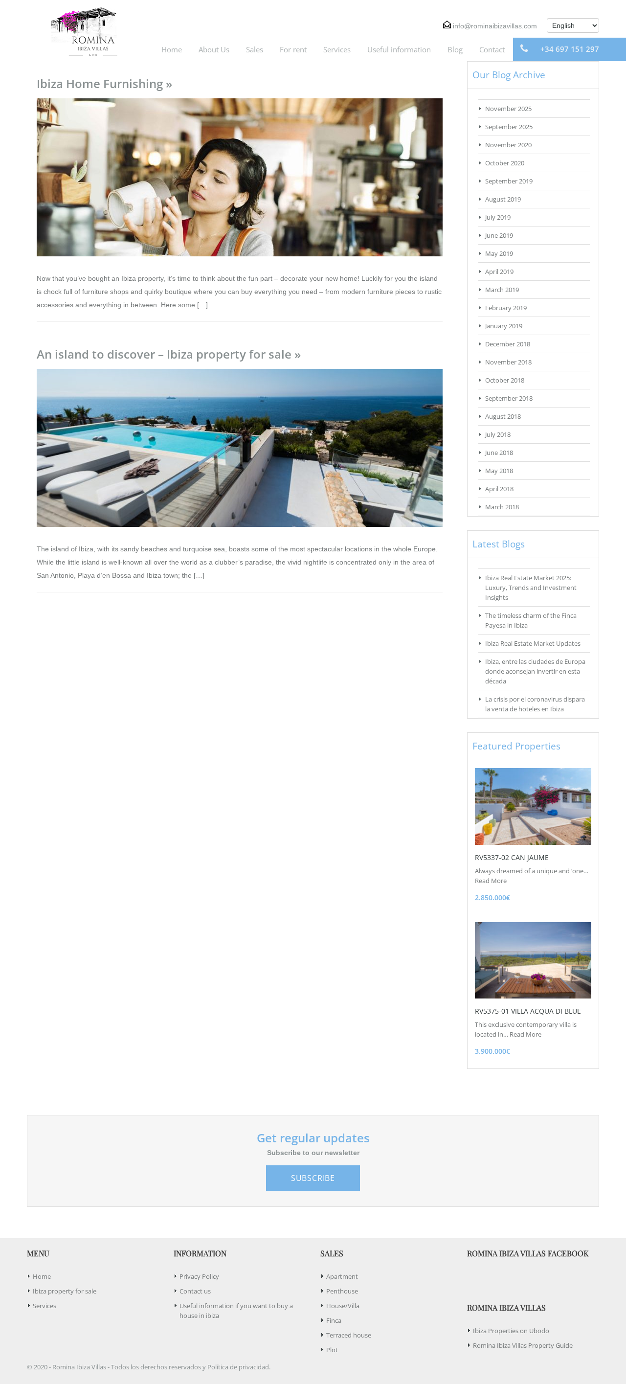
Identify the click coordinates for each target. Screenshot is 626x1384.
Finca (333, 1320)
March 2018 (502, 506)
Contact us (195, 1291)
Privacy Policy (199, 1276)
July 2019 (498, 217)
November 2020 (508, 144)
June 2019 (499, 235)
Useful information (399, 49)
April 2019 (499, 271)
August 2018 (503, 416)
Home (171, 49)
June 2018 (499, 452)
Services (337, 49)
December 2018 (507, 344)
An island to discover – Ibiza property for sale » (169, 354)
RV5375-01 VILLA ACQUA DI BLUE (528, 1011)
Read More (491, 880)
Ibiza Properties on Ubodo (511, 1330)
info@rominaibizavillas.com (495, 26)
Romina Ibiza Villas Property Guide (523, 1345)
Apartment (342, 1276)
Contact (492, 49)
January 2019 (503, 325)
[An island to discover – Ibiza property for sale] (240, 447)
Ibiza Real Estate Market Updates (533, 643)
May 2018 (499, 470)
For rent (293, 49)
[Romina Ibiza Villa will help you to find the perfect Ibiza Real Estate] (80, 30)
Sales (254, 49)
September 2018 (509, 398)
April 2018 (499, 488)
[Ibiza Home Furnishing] (240, 177)
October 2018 (504, 380)
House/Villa (342, 1305)
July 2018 (498, 434)
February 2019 (506, 307)
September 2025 (509, 126)
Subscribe (313, 1178)
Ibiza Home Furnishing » (104, 83)
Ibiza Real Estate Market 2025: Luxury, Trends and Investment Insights (531, 587)
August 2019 (503, 199)
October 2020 (504, 163)
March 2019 (502, 289)
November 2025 (508, 108)
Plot (332, 1349)
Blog (455, 49)
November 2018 (508, 362)
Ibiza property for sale (64, 1291)
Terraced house (348, 1335)
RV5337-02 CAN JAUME (512, 857)
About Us (214, 49)
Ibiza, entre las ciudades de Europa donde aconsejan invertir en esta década (535, 671)
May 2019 (499, 253)
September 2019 (509, 181)
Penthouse (342, 1291)
